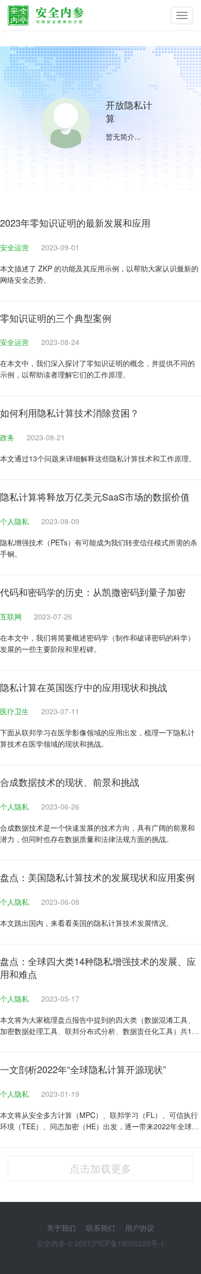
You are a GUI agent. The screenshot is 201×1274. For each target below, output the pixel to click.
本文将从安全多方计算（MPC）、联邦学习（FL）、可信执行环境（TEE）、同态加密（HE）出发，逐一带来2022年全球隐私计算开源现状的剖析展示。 (99, 1126)
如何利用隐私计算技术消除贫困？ (69, 412)
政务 (8, 437)
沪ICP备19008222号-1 (127, 1243)
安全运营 (15, 247)
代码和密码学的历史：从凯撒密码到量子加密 (93, 591)
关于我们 (61, 1228)
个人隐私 (15, 521)
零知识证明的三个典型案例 (55, 317)
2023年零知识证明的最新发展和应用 (75, 222)
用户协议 (139, 1228)
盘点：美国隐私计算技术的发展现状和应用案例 (97, 877)
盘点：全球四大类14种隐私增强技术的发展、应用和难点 (98, 967)
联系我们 (100, 1228)
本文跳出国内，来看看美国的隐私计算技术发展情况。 (86, 923)
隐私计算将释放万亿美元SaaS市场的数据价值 (95, 496)
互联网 (12, 616)
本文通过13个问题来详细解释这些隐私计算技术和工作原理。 (98, 458)
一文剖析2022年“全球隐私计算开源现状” (83, 1069)
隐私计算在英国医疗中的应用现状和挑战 (83, 687)
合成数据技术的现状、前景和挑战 (69, 781)
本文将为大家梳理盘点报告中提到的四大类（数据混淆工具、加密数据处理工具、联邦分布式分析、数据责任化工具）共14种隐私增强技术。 (98, 1030)
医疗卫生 (15, 711)
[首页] (45, 13)
